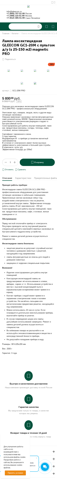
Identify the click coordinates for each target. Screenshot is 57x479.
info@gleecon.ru (14, 11)
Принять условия (15, 473)
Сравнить (22, 169)
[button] (9, 59)
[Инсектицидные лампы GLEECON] (28, 6)
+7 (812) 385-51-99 (16, 18)
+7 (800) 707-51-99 (16, 13)
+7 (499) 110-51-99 (16, 16)
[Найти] (38, 26)
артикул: (5, 91)
